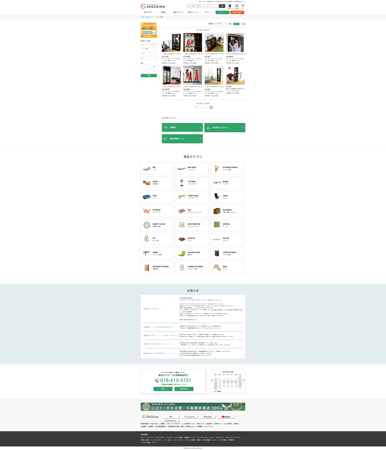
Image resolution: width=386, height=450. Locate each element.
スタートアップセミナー (174, 423)
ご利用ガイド (218, 423)
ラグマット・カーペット (233, 437)
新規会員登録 (237, 12)
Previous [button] (212, 380)
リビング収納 (222, 440)
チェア (212, 437)
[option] (228, 380)
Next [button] (244, 380)
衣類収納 (186, 437)
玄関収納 (231, 440)
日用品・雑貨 (145, 440)
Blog (170, 416)
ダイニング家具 (190, 440)
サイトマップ (208, 426)
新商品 (163, 12)
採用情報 (199, 426)
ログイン (222, 12)
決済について (200, 423)
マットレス (150, 437)
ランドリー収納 (145, 442)
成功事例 (209, 423)
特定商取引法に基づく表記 (176, 426)
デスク (154, 442)
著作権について (190, 426)
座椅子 (199, 440)
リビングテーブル (202, 437)
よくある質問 (227, 423)
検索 (148, 75)
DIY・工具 (167, 440)
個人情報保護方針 (160, 426)
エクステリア (220, 437)
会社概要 (143, 426)
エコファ (181, 440)
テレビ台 (169, 437)
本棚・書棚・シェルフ (209, 440)
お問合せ (236, 423)
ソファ (193, 437)
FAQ (162, 389)
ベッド (143, 437)
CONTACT (184, 389)
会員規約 (150, 426)
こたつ (174, 440)
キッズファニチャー (156, 440)
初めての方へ (148, 12)
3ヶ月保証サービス (188, 423)
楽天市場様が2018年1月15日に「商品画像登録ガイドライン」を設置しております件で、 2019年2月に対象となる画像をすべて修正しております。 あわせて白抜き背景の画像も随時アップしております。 (205, 353)
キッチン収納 (178, 437)
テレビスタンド (160, 437)
